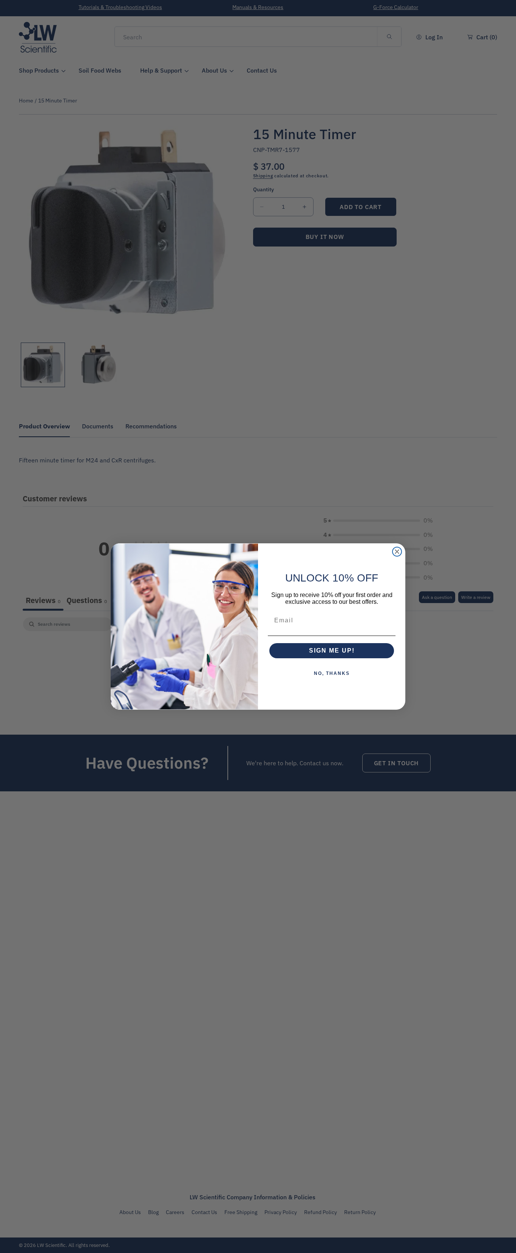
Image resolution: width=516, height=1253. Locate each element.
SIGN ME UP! (332, 650)
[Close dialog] (397, 551)
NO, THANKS (332, 673)
